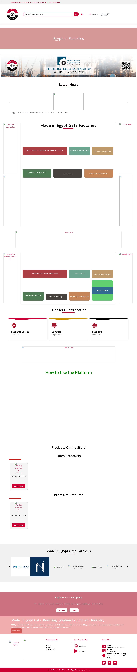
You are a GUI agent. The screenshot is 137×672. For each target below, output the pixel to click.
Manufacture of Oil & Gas (33, 295)
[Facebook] (104, 663)
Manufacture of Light (56, 297)
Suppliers (97, 331)
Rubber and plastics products (79, 150)
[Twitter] (109, 663)
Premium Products (68, 495)
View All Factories (102, 290)
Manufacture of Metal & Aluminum (45, 273)
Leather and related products (98, 173)
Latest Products (68, 456)
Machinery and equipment (37, 172)
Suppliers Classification (68, 310)
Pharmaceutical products (103, 152)
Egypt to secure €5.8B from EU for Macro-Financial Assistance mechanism (35, 2)
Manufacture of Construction (79, 296)
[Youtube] (115, 663)
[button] (9, 103)
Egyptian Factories (68, 38)
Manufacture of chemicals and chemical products (45, 150)
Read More (16, 631)
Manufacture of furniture (102, 275)
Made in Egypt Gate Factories (68, 125)
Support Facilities (20, 331)
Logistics (56, 331)
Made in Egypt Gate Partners (68, 551)
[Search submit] (76, 14)
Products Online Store (68, 447)
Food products (68, 174)
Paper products (79, 273)
